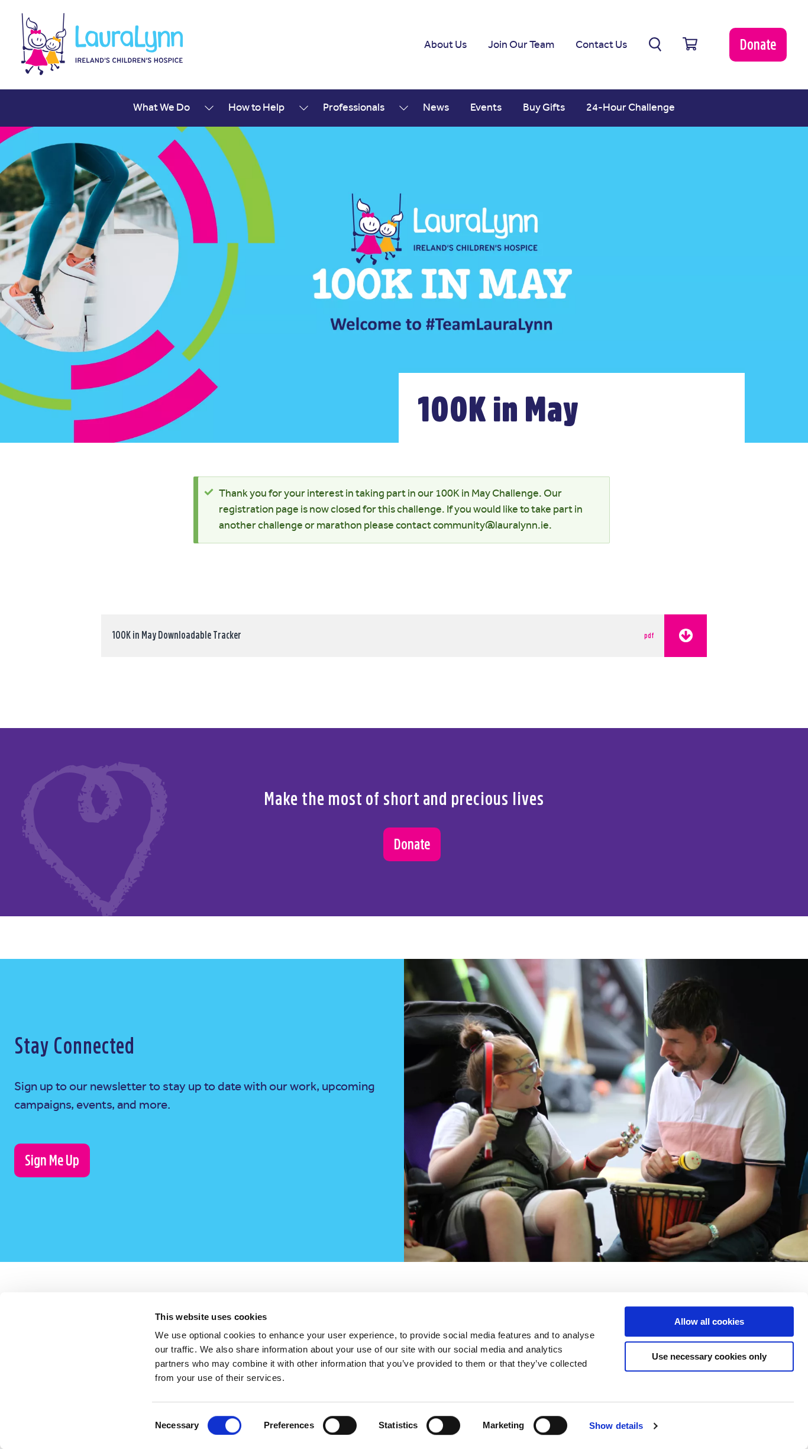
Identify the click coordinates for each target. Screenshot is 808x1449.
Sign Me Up (52, 1160)
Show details (616, 1426)
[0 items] (690, 44)
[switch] (340, 1425)
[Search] (654, 44)
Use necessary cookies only (709, 1356)
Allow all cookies (709, 1321)
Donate (758, 45)
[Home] (102, 44)
